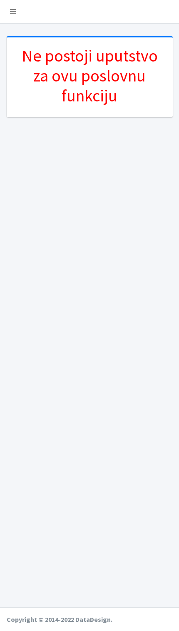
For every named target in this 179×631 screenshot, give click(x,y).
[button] (12, 11)
